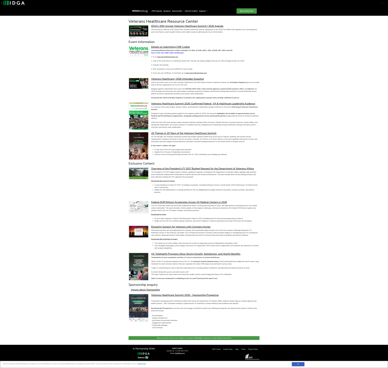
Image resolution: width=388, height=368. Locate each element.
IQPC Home (216, 349)
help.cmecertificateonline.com (196, 73)
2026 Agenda (156, 11)
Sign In (383, 3)
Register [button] (202, 11)
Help (237, 349)
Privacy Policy (253, 349)
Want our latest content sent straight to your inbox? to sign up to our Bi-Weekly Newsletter (194, 338)
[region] (194, 364)
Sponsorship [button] (177, 11)
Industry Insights (191, 11)
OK (298, 364)
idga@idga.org (180, 353)
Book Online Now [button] (246, 11)
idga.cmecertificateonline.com (167, 57)
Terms (243, 349)
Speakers (167, 11)
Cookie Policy (228, 349)
